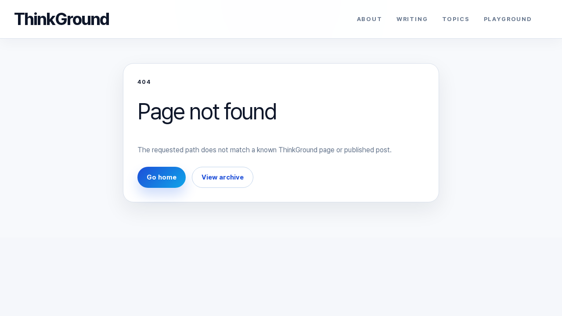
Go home (162, 177)
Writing (412, 19)
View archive (223, 177)
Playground (508, 19)
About (369, 19)
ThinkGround (61, 19)
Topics (456, 19)
